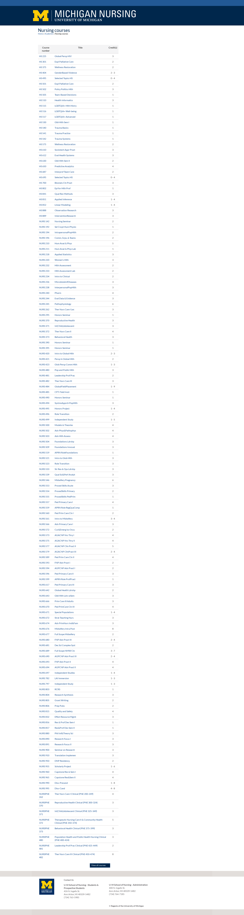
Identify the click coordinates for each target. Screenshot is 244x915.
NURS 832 (44, 716)
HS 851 (42, 199)
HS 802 (42, 188)
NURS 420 (44, 353)
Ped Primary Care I (64, 502)
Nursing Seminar (63, 221)
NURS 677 (44, 634)
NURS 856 (44, 722)
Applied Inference (63, 199)
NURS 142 (44, 221)
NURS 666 (44, 601)
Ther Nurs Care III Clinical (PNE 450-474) (75, 854)
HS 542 (42, 138)
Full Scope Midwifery (65, 634)
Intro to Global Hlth (64, 353)
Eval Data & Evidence (65, 298)
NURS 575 (44, 540)
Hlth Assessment (63, 265)
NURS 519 (44, 452)
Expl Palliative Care (64, 61)
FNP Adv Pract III (63, 639)
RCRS (57, 689)
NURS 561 (44, 518)
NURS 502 (44, 430)
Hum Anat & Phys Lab (65, 248)
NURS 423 (44, 364)
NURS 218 (44, 254)
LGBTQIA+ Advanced (65, 116)
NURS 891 (44, 744)
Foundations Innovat (65, 447)
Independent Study (64, 419)
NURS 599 (44, 579)
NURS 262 (44, 309)
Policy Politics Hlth (64, 89)
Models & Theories (64, 425)
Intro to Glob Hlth (63, 458)
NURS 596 (44, 573)
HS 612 (42, 155)
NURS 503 (44, 436)
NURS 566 (44, 524)
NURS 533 (44, 469)
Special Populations (64, 612)
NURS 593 (44, 562)
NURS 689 (44, 650)
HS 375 (42, 67)
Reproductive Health (65, 320)
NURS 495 (44, 408)
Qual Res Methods (64, 193)
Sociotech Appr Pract (65, 149)
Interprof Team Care (64, 171)
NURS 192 (44, 226)
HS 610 (42, 149)
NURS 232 (44, 265)
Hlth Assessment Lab (65, 270)
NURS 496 (44, 414)
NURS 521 (44, 458)
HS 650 (42, 166)
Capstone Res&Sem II (65, 777)
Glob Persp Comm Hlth (66, 364)
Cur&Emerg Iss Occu (65, 529)
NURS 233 (44, 270)
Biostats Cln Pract (63, 182)
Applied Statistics (63, 254)
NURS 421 (44, 359)
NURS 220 (44, 259)
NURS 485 (44, 392)
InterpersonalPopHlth (65, 287)
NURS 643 (44, 595)
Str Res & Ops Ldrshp (65, 469)
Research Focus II (63, 744)
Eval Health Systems (64, 155)
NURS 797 (44, 683)
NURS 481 (44, 375)
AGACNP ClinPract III (65, 551)
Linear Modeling (62, 204)
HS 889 (42, 215)
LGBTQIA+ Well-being (65, 111)
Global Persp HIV (63, 56)
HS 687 (42, 171)
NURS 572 (44, 529)
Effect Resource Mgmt (65, 716)
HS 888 (42, 210)
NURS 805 (44, 700)
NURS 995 (44, 788)
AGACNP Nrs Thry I (64, 535)
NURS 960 (44, 771)
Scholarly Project (63, 766)
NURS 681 (44, 645)
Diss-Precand (61, 782)
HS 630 (42, 160)
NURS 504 (44, 441)
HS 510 (42, 100)
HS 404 (42, 72)
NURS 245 (44, 304)
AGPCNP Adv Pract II (65, 667)
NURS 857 (44, 727)
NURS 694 (44, 667)
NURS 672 (44, 617)
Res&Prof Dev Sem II (65, 727)
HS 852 (42, 204)
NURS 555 (44, 496)
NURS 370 (44, 320)
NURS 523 (44, 463)
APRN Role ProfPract (65, 579)
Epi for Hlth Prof (62, 188)
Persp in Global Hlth (64, 359)
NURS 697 (44, 672)
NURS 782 (44, 678)
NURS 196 (44, 237)
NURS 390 (44, 342)
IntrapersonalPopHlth (65, 232)
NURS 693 (44, 661)
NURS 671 (44, 612)
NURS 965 (44, 777)
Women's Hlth (62, 259)
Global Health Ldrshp (65, 590)
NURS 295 (44, 315)
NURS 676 (44, 628)
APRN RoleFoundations (66, 452)
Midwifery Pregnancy (65, 480)
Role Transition (62, 414)
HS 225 (42, 56)
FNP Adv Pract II (63, 661)
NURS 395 (44, 348)
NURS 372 (44, 331)
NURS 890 (44, 738)
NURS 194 (44, 232)
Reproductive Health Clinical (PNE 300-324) (76, 802)
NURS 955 (44, 766)
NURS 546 (44, 480)
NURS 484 (44, 386)
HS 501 (42, 83)
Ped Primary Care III (64, 584)
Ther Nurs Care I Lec (64, 309)
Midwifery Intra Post (65, 628)
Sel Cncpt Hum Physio (65, 226)
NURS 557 (44, 502)
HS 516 (42, 111)
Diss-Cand (60, 788)
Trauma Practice (62, 133)
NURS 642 (44, 590)
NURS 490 (44, 397)
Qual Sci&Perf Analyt (65, 474)
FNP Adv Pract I (62, 562)
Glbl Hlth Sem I (62, 122)
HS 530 (42, 122)
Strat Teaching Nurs (64, 617)
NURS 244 (44, 298)
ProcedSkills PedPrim (65, 496)
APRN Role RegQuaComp (67, 507)
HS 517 (42, 116)
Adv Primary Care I (64, 524)
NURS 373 (44, 337)
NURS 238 (44, 287)
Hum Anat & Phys (63, 243)
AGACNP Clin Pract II (65, 546)
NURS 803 (44, 689)
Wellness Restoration (65, 67)
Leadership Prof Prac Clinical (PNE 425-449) (76, 845)
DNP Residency (62, 760)
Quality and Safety (64, 711)
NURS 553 (44, 485)
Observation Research (65, 210)
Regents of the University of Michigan (127, 906)
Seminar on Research (65, 749)
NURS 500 (44, 425)
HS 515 (42, 105)
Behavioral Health (63, 337)
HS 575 (42, 144)
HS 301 (42, 61)
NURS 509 (44, 447)
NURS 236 (44, 281)
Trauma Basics (61, 127)
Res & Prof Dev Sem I (65, 722)
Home (40, 34)
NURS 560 (44, 513)
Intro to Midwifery (64, 518)
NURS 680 (44, 639)
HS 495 (42, 78)
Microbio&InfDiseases (65, 281)
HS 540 (42, 127)
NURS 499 (44, 419)
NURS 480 (44, 370)
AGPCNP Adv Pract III (66, 656)
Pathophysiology (63, 304)
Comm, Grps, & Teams (65, 237)
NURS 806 (44, 705)
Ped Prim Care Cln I (64, 513)
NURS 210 (44, 243)
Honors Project (62, 408)
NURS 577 (44, 546)
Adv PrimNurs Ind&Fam (66, 623)
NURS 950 (44, 760)
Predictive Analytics (64, 166)
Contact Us (69, 880)
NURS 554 (44, 491)
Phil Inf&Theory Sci (64, 733)
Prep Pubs (60, 705)
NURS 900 (44, 749)
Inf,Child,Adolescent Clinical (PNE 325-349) (76, 811)
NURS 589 (44, 557)
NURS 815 (44, 711)
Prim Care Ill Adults (64, 601)
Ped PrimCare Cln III (65, 606)
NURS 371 (44, 326)
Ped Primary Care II (64, 573)
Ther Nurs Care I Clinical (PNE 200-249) (74, 793)
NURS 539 (44, 474)
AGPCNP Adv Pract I (65, 568)
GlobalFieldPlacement (65, 386)
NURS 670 (44, 606)
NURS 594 (44, 568)
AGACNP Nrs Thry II (65, 540)
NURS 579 (44, 551)
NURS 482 (44, 381)
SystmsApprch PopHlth (66, 403)
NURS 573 (44, 535)
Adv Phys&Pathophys (65, 430)
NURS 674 (44, 623)
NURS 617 (44, 584)
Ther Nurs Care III (63, 381)
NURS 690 (44, 656)
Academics (49, 34)
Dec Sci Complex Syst (65, 645)
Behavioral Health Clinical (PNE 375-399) (75, 828)
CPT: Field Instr (62, 392)
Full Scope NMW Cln (65, 650)
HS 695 (42, 177)
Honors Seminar (62, 315)
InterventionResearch (65, 215)
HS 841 (42, 193)
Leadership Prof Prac (65, 375)
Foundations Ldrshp (64, 441)
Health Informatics (64, 100)
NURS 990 (44, 782)
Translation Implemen (65, 755)
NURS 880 (44, 733)
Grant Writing (61, 700)
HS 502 (42, 89)
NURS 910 (44, 755)
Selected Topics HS (64, 78)
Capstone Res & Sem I (65, 771)
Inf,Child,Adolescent (64, 326)
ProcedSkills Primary (65, 491)
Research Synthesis (64, 694)
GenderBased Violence (66, 72)
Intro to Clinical (62, 276)
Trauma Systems (62, 138)
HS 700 (42, 182)
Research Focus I (63, 738)
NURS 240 (44, 292)
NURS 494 (44, 403)
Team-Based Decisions (65, 94)
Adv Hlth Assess (62, 436)
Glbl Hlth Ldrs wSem (64, 595)
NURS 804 (44, 694)
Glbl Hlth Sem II (62, 160)
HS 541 (42, 133)
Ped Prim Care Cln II (64, 557)
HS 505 (42, 94)
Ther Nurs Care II (63, 331)
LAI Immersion (62, 678)
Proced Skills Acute (64, 485)
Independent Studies (65, 672)
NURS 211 (44, 248)
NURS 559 (44, 507)
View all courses (98, 865)
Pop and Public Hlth (64, 370)
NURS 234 (44, 276)
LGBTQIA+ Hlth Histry (66, 105)
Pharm (58, 292)
